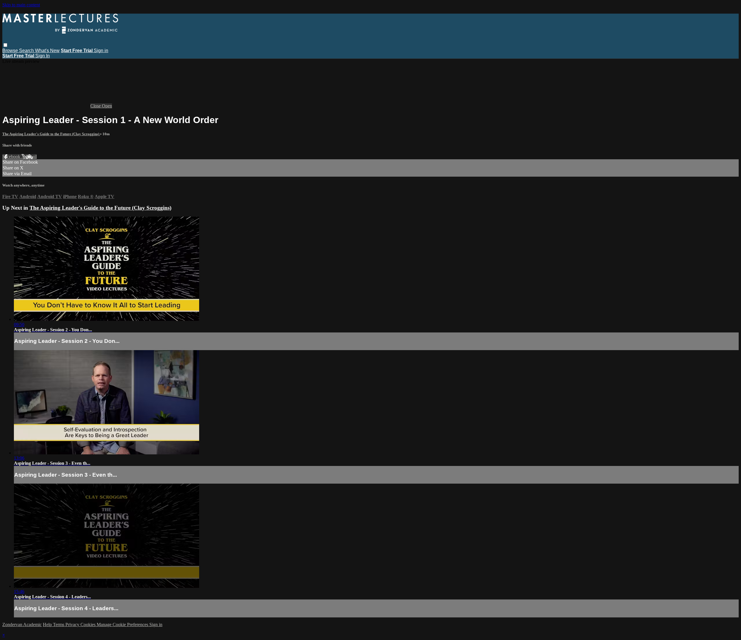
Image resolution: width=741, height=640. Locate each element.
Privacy (72, 624)
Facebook (11, 156)
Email (31, 156)
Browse (10, 50)
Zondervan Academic (22, 624)
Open (107, 105)
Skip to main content (21, 4)
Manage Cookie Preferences (123, 624)
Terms (59, 624)
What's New (47, 50)
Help (48, 624)
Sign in (101, 50)
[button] (5, 45)
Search (27, 50)
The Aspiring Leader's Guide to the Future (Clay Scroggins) (51, 134)
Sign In (42, 55)
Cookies (88, 624)
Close (96, 105)
